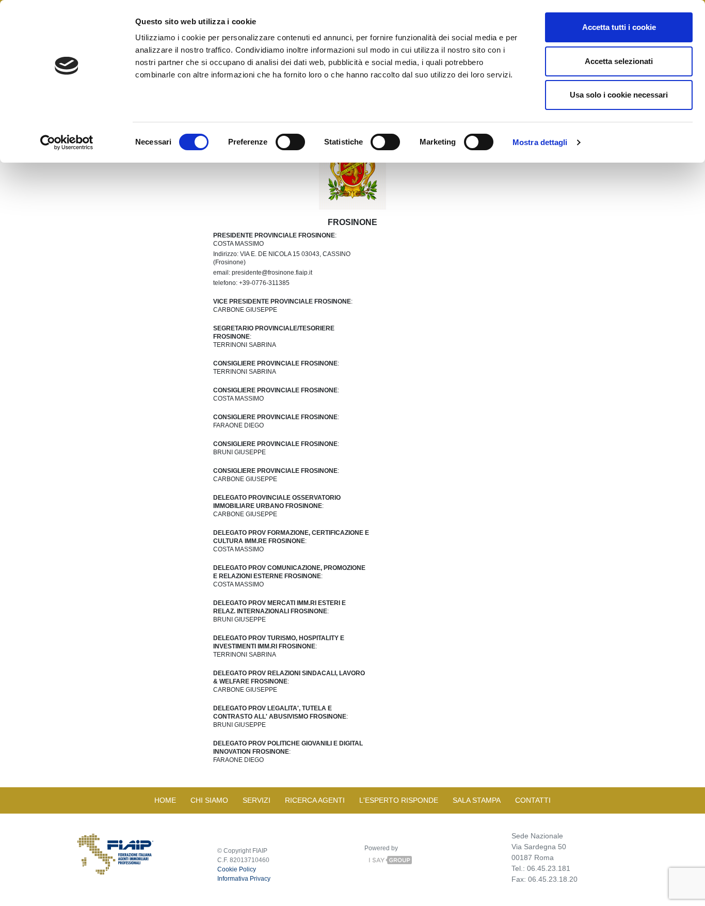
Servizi (256, 800)
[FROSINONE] (352, 162)
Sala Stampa (477, 800)
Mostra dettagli (540, 142)
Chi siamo (209, 800)
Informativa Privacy (243, 878)
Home (165, 800)
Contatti (533, 800)
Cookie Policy (236, 869)
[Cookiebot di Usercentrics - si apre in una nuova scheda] (67, 142)
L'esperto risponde (398, 800)
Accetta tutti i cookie (619, 27)
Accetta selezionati (619, 61)
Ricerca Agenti (315, 800)
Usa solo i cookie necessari (619, 94)
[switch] (290, 142)
